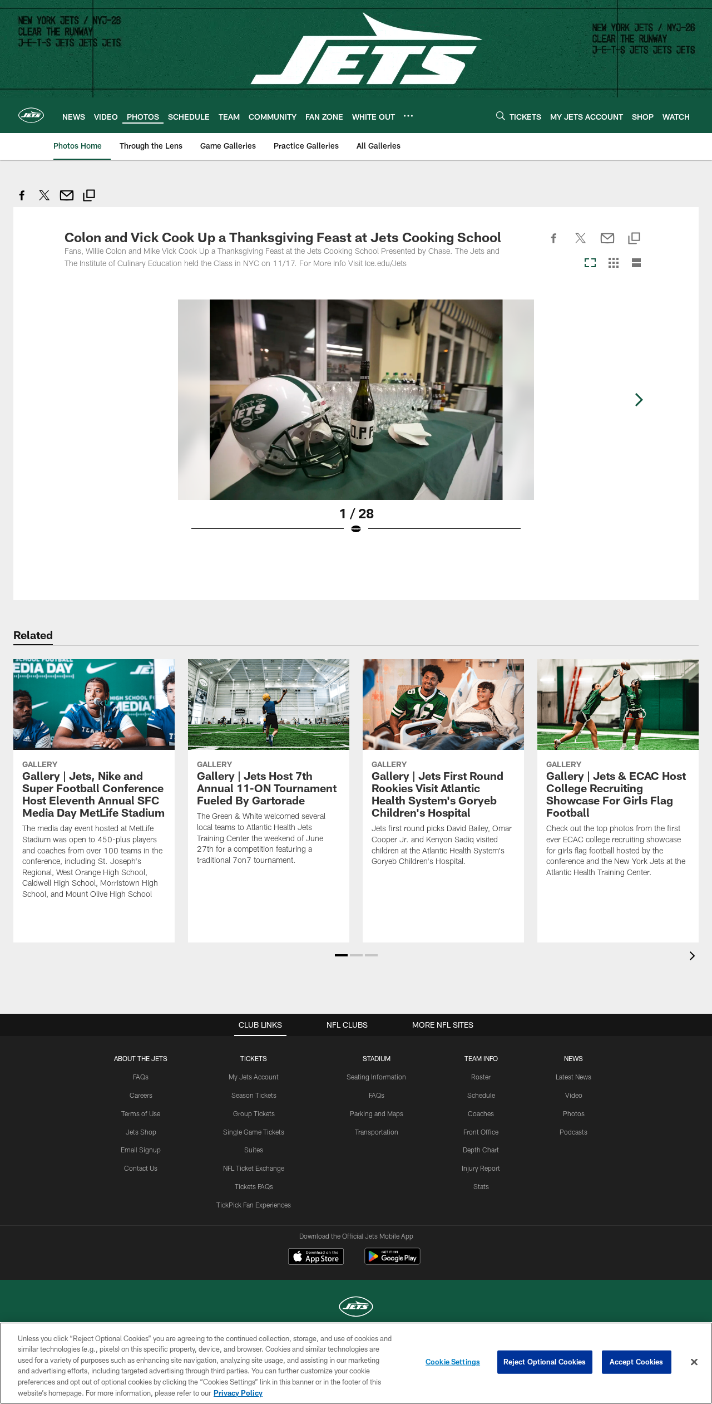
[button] (341, 955)
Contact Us (140, 1168)
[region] (356, 1363)
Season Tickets (253, 1095)
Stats (481, 1186)
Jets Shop (141, 1132)
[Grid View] (613, 263)
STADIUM (376, 1058)
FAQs (141, 1077)
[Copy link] (89, 196)
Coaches (481, 1113)
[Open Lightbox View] (356, 424)
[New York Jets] (356, 1308)
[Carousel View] (590, 263)
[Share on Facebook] (22, 201)
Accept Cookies (637, 1361)
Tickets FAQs (254, 1186)
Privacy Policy (238, 1392)
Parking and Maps (376, 1113)
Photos (574, 1113)
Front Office (480, 1132)
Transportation (376, 1132)
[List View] (636, 263)
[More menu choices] (408, 115)
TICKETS (253, 1058)
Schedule (481, 1095)
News (573, 1058)
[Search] (500, 115)
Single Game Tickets (253, 1132)
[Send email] (67, 201)
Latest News (573, 1077)
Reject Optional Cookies (544, 1361)
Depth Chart (481, 1149)
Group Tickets (254, 1113)
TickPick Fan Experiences (253, 1205)
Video (573, 1095)
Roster (481, 1077)
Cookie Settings (453, 1361)
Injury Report (481, 1168)
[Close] (694, 1362)
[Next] (638, 399)
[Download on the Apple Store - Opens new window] (316, 1257)
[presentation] (694, 957)
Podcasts (573, 1132)
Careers (141, 1095)
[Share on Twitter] (44, 201)
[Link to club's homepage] (31, 115)
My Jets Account (254, 1077)
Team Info (481, 1058)
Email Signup (141, 1149)
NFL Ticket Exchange (253, 1168)
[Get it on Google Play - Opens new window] (392, 1261)
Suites (253, 1149)
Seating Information (376, 1077)
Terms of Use (140, 1113)
